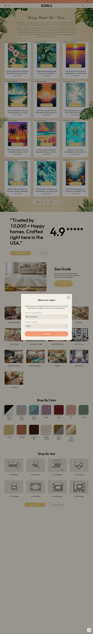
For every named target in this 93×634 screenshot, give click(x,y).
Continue (46, 334)
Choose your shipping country (33, 312)
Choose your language (31, 322)
